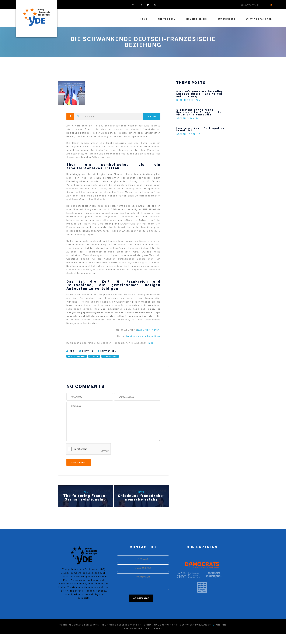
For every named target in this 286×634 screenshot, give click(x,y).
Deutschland (76, 356)
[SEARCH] (271, 5)
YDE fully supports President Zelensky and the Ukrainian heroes (208, 125)
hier (151, 343)
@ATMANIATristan (148, 330)
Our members (226, 19)
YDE (72, 351)
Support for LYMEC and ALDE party (198, 106)
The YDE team (167, 19)
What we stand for (259, 19)
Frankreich (110, 356)
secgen (181, 95)
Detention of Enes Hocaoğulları (201, 91)
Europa (94, 356)
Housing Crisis (196, 19)
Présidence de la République (142, 336)
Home (143, 19)
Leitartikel (108, 351)
